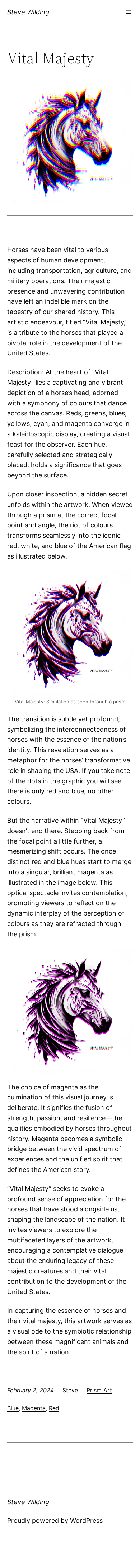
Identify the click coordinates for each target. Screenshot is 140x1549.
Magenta (34, 1408)
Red (54, 1408)
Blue (13, 1408)
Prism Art (99, 1390)
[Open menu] (128, 12)
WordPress (86, 1520)
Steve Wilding (28, 12)
